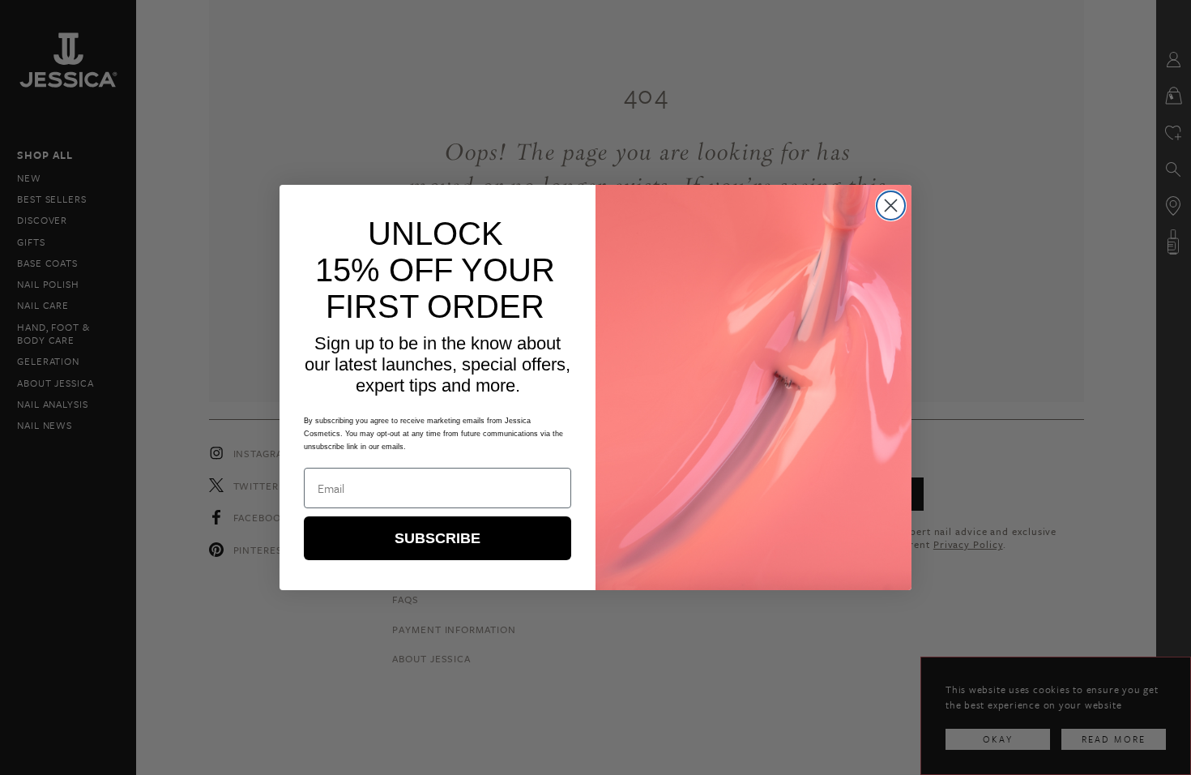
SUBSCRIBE (437, 538)
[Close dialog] (891, 205)
